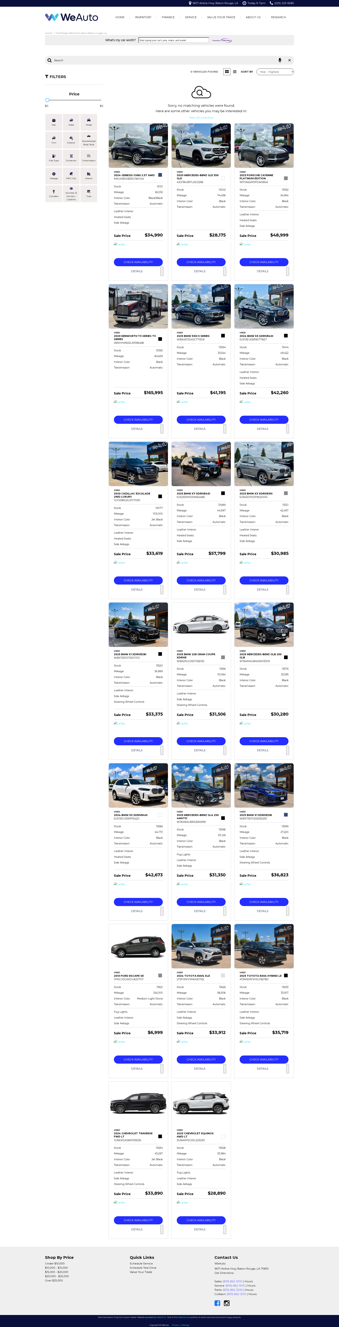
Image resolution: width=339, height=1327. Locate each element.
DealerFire (161, 1317)
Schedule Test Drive (143, 1267)
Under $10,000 (55, 1263)
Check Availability (138, 262)
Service (191, 17)
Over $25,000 (54, 1280)
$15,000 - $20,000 (56, 1272)
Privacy (175, 1325)
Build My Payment (161, 271)
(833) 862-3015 (235, 1285)
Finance (168, 17)
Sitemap (185, 1325)
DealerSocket (184, 1317)
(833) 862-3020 (233, 1289)
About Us (253, 17)
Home (119, 17)
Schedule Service (141, 1263)
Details (137, 271)
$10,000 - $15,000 (56, 1267)
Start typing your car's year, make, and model (162, 40)
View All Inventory (201, 117)
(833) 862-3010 (232, 1281)
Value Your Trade (221, 17)
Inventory (143, 17)
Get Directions (224, 1273)
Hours (249, 1281)
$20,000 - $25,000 (57, 1276)
